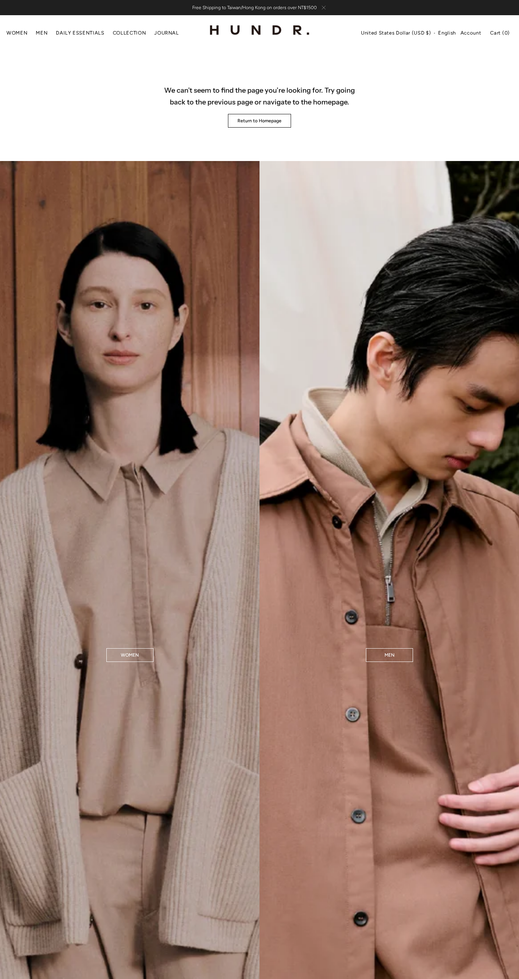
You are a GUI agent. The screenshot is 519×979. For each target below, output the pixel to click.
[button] (396, 33)
